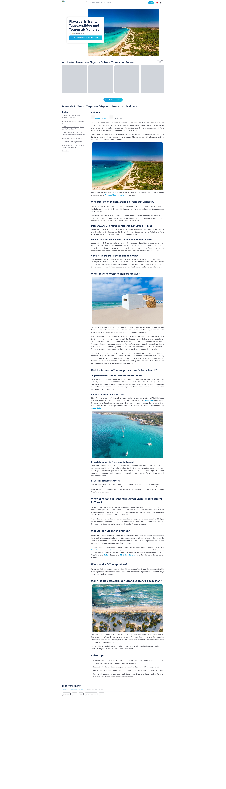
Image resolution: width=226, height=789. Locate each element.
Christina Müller (100, 119)
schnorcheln (96, 408)
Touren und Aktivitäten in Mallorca (73, 690)
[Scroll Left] (158, 62)
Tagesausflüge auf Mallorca (115, 195)
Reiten (106, 555)
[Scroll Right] (162, 62)
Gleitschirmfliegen (127, 555)
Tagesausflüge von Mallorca (95, 690)
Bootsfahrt (149, 400)
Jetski (112, 550)
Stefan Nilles (118, 119)
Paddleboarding (97, 550)
